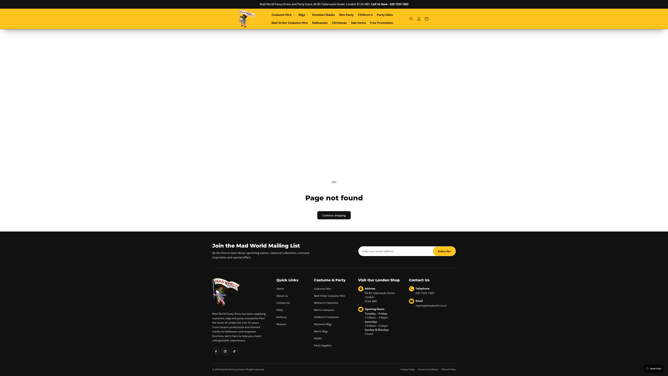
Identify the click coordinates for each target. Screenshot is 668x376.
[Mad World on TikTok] (234, 351)
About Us (282, 295)
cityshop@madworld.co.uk (431, 305)
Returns (281, 324)
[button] (282, 15)
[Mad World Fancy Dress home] (226, 292)
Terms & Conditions (428, 369)
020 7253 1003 (425, 293)
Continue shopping (334, 215)
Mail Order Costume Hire (329, 295)
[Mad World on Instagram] (225, 351)
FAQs (279, 310)
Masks (318, 338)
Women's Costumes (326, 302)
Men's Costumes (324, 310)
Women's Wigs (323, 324)
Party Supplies (323, 345)
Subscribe (444, 251)
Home (280, 288)
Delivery (281, 317)
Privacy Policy (408, 369)
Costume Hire (322, 288)
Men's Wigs (321, 331)
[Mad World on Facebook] (216, 351)
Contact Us (283, 302)
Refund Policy (449, 369)
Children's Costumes (326, 317)
